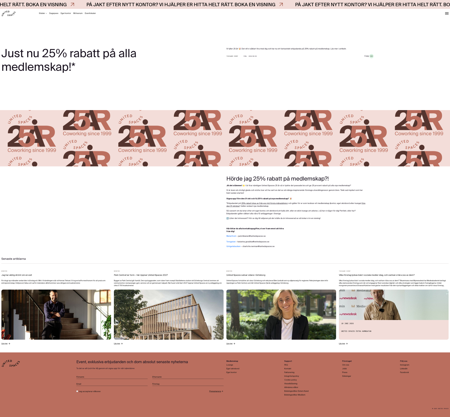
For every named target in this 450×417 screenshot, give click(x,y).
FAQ (286, 365)
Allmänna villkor (291, 387)
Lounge (229, 365)
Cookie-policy (290, 380)
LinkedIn (403, 369)
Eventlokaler (90, 13)
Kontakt (287, 369)
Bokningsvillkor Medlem (294, 395)
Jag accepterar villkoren (90, 392)
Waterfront (231, 236)
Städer (42, 13)
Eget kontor (66, 13)
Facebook (404, 372)
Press (344, 372)
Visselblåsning (290, 384)
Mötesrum (77, 13)
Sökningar (346, 376)
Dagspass (53, 13)
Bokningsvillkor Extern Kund (296, 391)
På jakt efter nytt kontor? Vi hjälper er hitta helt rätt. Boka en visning (118, 5)
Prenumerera (215, 391)
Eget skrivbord (232, 369)
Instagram (404, 365)
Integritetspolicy (291, 376)
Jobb (344, 369)
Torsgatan (231, 242)
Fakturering (289, 372)
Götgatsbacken (233, 246)
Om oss (345, 365)
